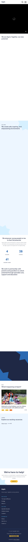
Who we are (4, 496)
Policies (3, 518)
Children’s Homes (5, 511)
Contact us (14, 481)
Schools (3, 169)
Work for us (4, 521)
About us (3, 65)
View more (4, 423)
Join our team (5, 84)
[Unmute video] (26, 31)
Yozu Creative (16, 539)
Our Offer (3, 506)
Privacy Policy (9, 533)
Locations (4, 124)
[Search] (22, 2)
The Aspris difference (7, 104)
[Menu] (25, 2)
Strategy (3, 501)
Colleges (3, 204)
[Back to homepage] (3, 2)
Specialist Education (5, 508)
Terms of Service (17, 533)
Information (4, 516)
